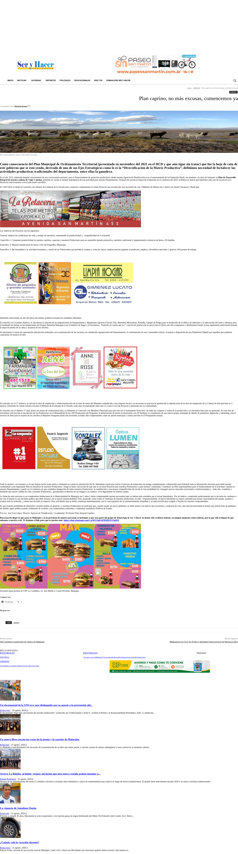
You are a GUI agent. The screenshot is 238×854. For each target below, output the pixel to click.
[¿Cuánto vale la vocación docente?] (10, 837)
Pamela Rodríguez (8, 779)
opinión (16, 623)
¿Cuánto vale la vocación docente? (19, 842)
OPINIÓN (196, 88)
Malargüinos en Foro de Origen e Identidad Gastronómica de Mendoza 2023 (204, 642)
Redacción (4, 745)
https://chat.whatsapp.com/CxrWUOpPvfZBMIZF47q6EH (91, 520)
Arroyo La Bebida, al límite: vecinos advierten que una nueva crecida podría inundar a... (50, 773)
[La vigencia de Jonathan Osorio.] (10, 803)
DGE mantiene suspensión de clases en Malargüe (22, 642)
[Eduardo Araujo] (29, 106)
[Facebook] (232, 49)
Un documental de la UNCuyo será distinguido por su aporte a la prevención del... (46, 705)
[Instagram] (236, 49)
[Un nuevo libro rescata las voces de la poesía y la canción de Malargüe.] (10, 734)
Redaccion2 (5, 710)
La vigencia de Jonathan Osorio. (18, 808)
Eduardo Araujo (20, 106)
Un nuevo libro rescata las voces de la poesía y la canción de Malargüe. (40, 739)
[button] (234, 80)
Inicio (189, 88)
